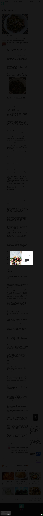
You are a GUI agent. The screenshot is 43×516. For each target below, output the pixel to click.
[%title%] (32, 251)
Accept (8, 514)
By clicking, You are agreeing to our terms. (27, 261)
